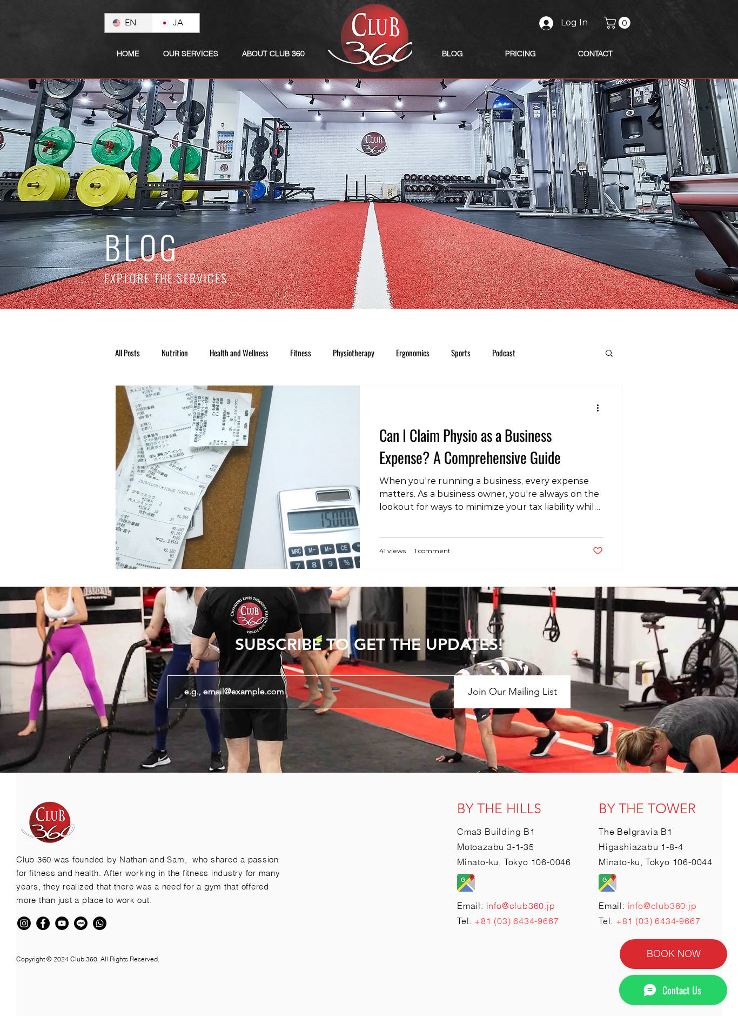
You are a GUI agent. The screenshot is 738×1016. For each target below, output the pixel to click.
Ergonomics (413, 352)
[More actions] (601, 407)
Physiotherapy (353, 352)
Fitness (300, 352)
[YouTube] (62, 923)
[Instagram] (24, 923)
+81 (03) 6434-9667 (516, 920)
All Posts (127, 352)
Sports (461, 352)
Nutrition (175, 352)
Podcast (503, 352)
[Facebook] (43, 923)
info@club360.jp (662, 905)
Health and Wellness (239, 352)
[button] (273, 53)
